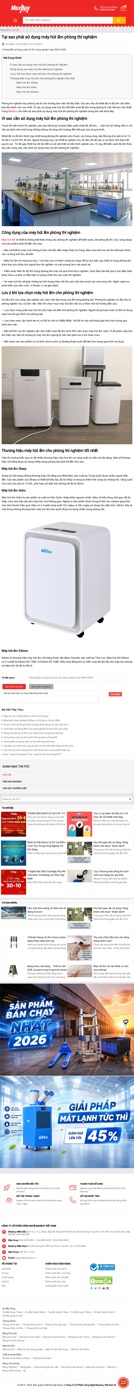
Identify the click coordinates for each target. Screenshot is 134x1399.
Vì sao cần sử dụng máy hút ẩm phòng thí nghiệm (39, 64)
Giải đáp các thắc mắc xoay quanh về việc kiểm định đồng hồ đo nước (38, 745)
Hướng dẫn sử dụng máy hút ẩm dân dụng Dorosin (29, 741)
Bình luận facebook (41, 686)
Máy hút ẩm (9, 239)
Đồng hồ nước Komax (54, 1337)
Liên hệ (5, 1281)
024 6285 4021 (27, 1240)
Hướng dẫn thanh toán (56, 1285)
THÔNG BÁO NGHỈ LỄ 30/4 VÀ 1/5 (46, 813)
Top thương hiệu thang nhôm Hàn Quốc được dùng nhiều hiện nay (37, 750)
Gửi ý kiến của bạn (14, 686)
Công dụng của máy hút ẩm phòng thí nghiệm (36, 69)
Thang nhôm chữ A (32, 1324)
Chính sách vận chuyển (57, 1277)
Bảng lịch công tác (95, 1367)
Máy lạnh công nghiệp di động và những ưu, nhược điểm (32, 720)
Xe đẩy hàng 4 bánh (104, 1312)
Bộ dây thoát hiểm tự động (15, 1358)
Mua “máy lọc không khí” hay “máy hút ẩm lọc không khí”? (33, 754)
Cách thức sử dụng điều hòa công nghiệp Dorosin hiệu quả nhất (36, 728)
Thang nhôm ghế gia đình (82, 1324)
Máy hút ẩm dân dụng (57, 1349)
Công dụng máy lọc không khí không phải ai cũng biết (30, 737)
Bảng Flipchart (9, 1367)
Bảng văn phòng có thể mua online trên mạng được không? (33, 733)
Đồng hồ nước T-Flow (79, 1337)
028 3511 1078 (27, 1252)
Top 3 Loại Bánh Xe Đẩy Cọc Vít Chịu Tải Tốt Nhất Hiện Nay (110, 815)
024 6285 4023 (44, 1240)
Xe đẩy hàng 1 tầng (12, 1312)
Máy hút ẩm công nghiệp (30, 1349)
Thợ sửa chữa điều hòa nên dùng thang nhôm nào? (111, 939)
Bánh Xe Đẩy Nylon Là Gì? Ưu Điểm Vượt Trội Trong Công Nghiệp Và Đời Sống (46, 846)
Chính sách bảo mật (55, 1281)
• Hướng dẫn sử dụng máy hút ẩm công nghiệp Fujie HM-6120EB (60, 677)
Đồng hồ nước (9, 1337)
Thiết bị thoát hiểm (42, 1358)
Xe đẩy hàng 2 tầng (58, 1312)
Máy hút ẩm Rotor (80, 1349)
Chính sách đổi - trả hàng (57, 1273)
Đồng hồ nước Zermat (13, 1340)
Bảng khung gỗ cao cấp (46, 1367)
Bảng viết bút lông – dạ (14, 1370)
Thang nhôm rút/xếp (36, 1328)
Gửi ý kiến (115, 694)
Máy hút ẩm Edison (28, 91)
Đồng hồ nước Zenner (103, 1337)
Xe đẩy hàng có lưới (12, 1315)
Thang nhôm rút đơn (12, 1328)
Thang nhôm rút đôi (108, 1324)
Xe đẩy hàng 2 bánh (35, 1312)
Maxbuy (13, 111)
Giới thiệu (6, 1268)
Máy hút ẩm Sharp (27, 82)
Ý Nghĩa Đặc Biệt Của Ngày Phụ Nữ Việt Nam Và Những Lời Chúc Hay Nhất (46, 875)
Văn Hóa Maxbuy (12, 781)
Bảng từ (112, 1367)
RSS (4, 1285)
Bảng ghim (25, 1367)
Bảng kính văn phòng (72, 1367)
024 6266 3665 (61, 1240)
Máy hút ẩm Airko (27, 87)
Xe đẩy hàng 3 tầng (81, 1312)
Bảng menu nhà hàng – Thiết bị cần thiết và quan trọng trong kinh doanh (47, 968)
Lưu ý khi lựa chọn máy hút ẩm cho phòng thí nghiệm (41, 73)
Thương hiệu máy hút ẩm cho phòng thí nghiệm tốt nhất (42, 78)
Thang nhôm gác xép (56, 1324)
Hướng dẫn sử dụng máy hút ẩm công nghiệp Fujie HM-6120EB (34, 49)
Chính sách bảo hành (56, 1268)
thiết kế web (50, 1385)
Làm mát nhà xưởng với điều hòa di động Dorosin (46, 910)
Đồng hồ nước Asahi (30, 1337)
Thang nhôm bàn (11, 1324)
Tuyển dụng (7, 1277)
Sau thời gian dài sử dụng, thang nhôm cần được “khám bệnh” (110, 844)
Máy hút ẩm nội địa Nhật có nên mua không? (26, 716)
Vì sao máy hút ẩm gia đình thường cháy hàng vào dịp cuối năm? (36, 724)
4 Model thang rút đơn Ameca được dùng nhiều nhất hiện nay (46, 939)
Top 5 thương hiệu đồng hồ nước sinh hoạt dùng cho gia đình (111, 873)
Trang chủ (5, 30)
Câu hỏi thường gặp (15, 788)
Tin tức (15, 30)
